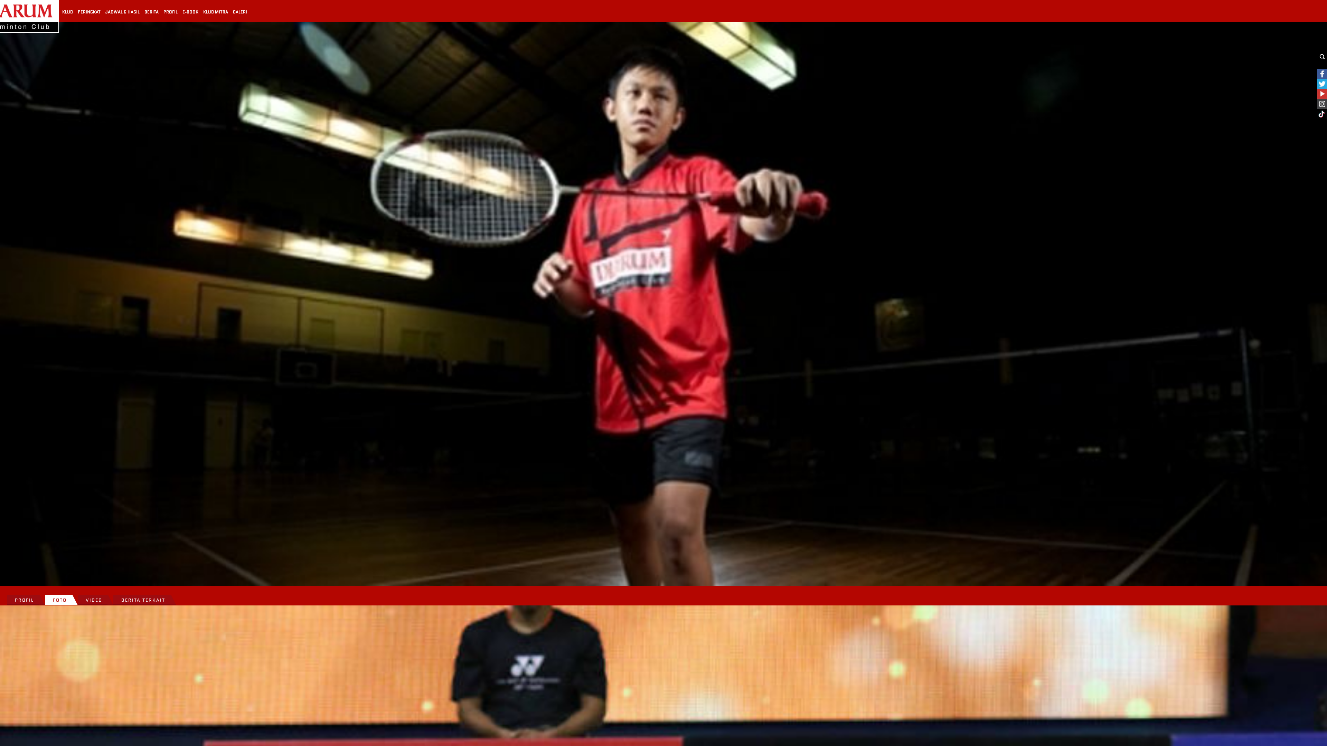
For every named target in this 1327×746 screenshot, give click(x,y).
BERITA (151, 12)
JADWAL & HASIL (122, 12)
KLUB (67, 12)
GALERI (240, 12)
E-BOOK (190, 12)
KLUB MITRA (215, 12)
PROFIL (170, 12)
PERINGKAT (89, 12)
